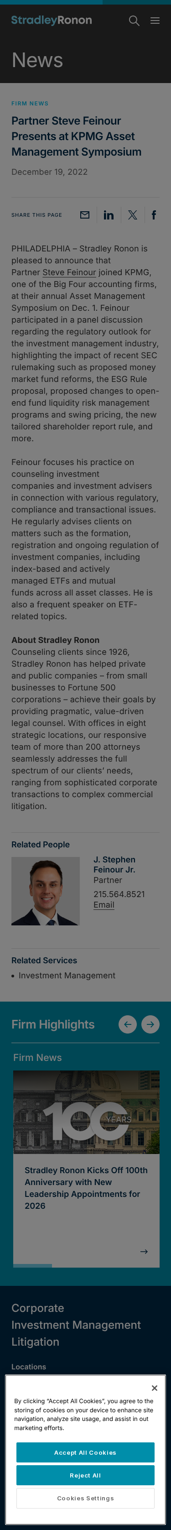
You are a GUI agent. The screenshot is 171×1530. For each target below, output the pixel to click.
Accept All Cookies (85, 1452)
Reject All (85, 1475)
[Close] (155, 1388)
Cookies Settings (85, 1498)
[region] (85, 1449)
